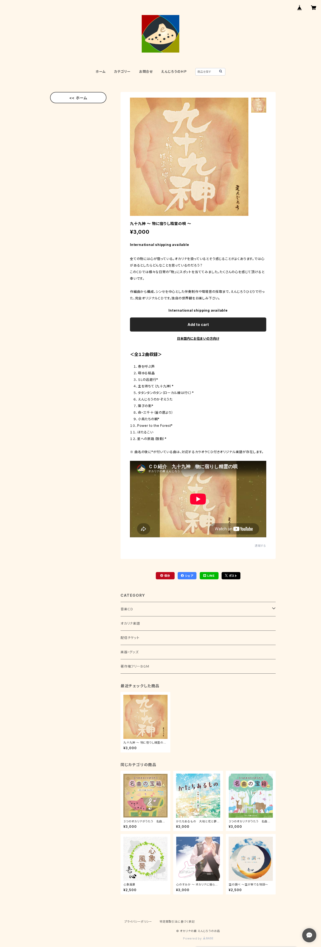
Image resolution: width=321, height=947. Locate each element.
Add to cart (198, 324)
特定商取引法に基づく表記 (177, 921)
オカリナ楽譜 (130, 623)
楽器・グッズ (130, 652)
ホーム (101, 71)
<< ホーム (78, 97)
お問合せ (146, 71)
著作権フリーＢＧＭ (135, 666)
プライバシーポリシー (138, 921)
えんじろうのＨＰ (174, 71)
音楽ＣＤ (127, 609)
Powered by (193, 938)
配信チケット (130, 638)
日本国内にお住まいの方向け (198, 338)
